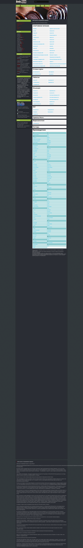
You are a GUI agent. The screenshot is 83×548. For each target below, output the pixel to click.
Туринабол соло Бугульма (21, 87)
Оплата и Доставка (31, 5)
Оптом (42, 5)
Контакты (47, 5)
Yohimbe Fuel (19, 51)
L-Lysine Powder (19, 37)
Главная (18, 5)
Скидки (38, 5)
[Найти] (48, 2)
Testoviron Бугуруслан (21, 95)
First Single (23, 81)
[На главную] (21, 1)
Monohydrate (19, 47)
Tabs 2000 (18, 45)
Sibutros (18, 38)
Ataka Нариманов (26, 91)
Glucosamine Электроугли (23, 78)
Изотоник (18, 46)
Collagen (18, 44)
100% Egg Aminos (20, 39)
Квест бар (18, 36)
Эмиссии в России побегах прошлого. (23, 112)
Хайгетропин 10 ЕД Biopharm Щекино (41, 22)
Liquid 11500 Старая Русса (22, 81)
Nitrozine (18, 40)
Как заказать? (23, 5)
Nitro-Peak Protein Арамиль (22, 92)
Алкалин (18, 33)
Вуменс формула (20, 48)
